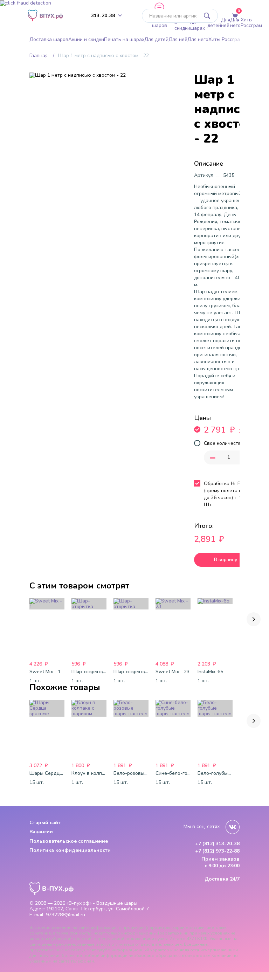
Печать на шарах (198, 22)
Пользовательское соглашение (68, 841)
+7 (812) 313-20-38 (217, 844)
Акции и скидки (182, 22)
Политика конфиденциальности (70, 850)
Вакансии (41, 831)
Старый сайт (45, 822)
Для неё (225, 22)
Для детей (214, 22)
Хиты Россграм (251, 22)
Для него (235, 22)
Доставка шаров (163, 22)
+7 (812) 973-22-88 (217, 851)
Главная (38, 55)
